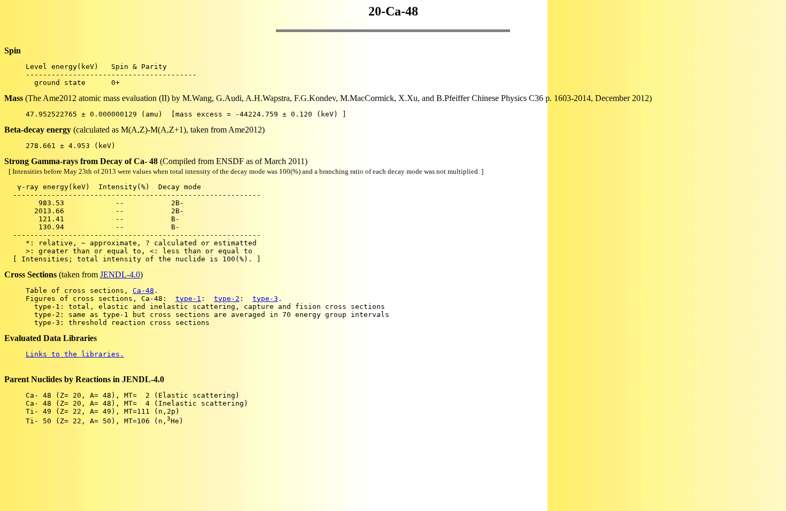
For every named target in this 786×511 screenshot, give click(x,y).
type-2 (227, 299)
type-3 (265, 299)
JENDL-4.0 (120, 274)
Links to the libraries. (75, 354)
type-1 (188, 299)
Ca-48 (143, 291)
